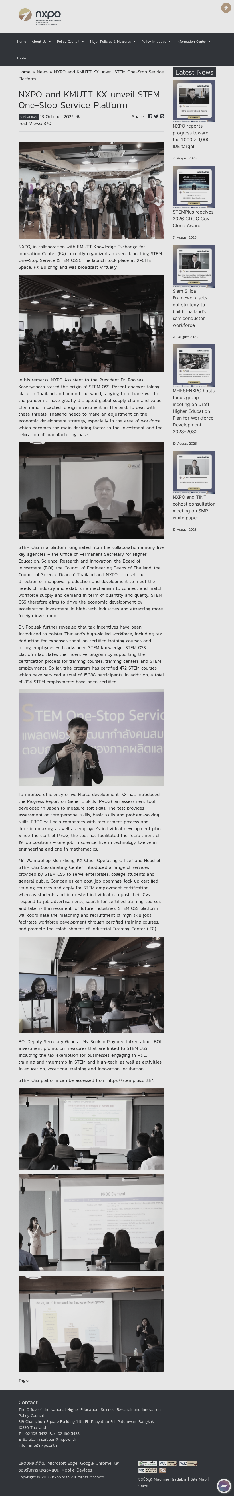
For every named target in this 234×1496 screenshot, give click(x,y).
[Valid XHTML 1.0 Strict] (169, 1463)
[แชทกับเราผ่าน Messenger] (224, 1486)
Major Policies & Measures (110, 41)
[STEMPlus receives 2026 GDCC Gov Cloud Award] (194, 187)
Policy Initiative (154, 41)
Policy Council (68, 41)
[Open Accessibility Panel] (226, 8)
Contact (23, 58)
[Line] (162, 116)
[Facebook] (151, 116)
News (42, 71)
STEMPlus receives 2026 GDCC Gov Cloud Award (193, 218)
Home (21, 41)
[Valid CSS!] (188, 1463)
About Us (39, 41)
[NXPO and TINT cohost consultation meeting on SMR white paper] (194, 472)
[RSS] (162, 1469)
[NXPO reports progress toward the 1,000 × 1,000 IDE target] (194, 101)
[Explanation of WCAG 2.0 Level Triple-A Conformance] (148, 1469)
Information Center (191, 41)
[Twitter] (157, 116)
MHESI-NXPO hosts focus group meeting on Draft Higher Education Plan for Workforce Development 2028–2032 (194, 411)
